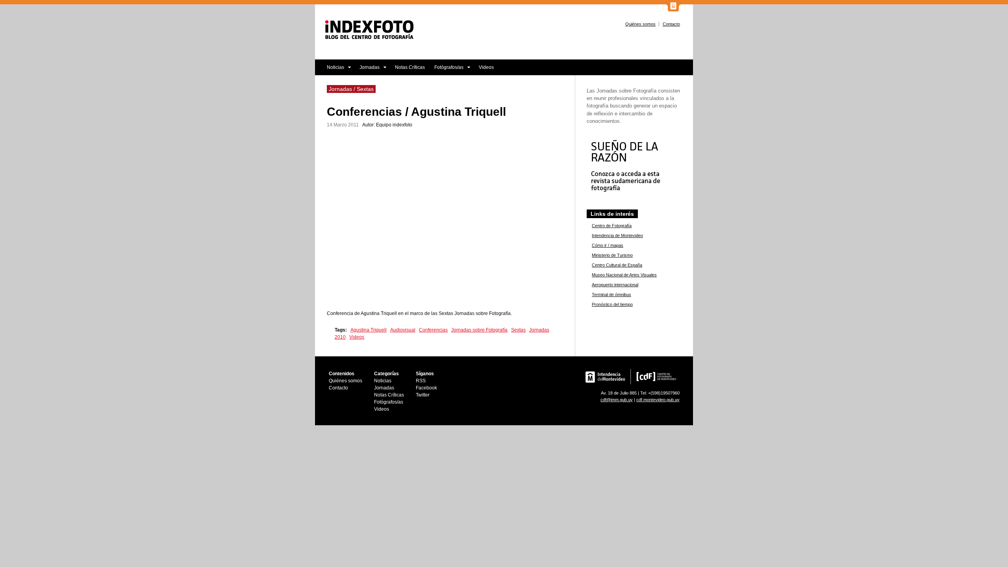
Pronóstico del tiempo (612, 304)
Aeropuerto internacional (615, 284)
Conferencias (433, 330)
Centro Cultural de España (617, 265)
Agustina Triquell (368, 330)
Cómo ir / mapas (607, 245)
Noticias (329, 70)
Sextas (518, 330)
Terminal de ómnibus (611, 294)
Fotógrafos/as (446, 70)
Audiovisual (402, 330)
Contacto (671, 24)
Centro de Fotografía (612, 225)
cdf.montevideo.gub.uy (658, 399)
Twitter (423, 395)
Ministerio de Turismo (612, 255)
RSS (421, 381)
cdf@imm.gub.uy (616, 399)
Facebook (426, 388)
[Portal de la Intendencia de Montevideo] (673, 10)
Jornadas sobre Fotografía (479, 330)
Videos (486, 67)
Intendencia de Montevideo (617, 235)
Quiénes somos (640, 24)
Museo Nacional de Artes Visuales (624, 274)
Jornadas (367, 70)
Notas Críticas (410, 67)
